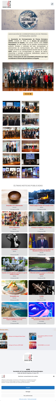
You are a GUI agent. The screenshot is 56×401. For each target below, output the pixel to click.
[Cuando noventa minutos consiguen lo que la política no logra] (14, 264)
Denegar (28, 391)
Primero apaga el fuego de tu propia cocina (41, 205)
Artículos (14, 207)
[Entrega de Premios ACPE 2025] (3, 345)
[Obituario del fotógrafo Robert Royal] (3, 336)
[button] (54, 376)
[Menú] (52, 4)
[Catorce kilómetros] (14, 218)
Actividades (41, 321)
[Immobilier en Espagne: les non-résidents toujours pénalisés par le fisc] (14, 309)
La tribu (41, 296)
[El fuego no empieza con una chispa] (42, 218)
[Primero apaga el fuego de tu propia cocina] (42, 196)
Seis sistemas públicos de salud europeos (45, 336)
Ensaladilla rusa (14, 296)
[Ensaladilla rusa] (14, 287)
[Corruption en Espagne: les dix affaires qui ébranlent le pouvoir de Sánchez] (42, 240)
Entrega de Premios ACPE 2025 (16, 345)
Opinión (41, 207)
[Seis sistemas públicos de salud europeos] (32, 336)
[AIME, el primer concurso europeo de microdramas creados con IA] (42, 309)
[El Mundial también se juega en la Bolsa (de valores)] (42, 264)
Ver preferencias (28, 395)
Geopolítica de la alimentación (14, 205)
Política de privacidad (31, 399)
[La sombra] (14, 240)
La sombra (14, 249)
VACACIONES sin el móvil (44, 345)
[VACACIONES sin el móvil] (32, 345)
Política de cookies (23, 399)
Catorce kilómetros (14, 227)
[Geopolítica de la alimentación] (14, 196)
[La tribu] (42, 287)
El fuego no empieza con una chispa (42, 227)
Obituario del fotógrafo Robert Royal (17, 336)
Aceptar (28, 387)
